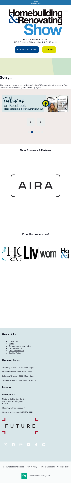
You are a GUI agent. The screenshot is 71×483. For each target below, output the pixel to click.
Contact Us (13, 341)
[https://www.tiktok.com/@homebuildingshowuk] (36, 444)
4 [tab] (39, 132)
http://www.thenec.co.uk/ (13, 408)
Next (41, 122)
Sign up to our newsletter (20, 346)
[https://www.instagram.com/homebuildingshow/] (20, 444)
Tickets (49, 49)
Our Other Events (16, 351)
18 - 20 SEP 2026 (35, 2)
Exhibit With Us (27, 49)
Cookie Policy (15, 353)
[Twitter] (5, 444)
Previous (31, 122)
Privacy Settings (8, 469)
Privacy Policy (32, 467)
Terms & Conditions (47, 467)
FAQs (11, 344)
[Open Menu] (66, 10)
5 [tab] (42, 132)
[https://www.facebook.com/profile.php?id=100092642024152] (13, 444)
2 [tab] (32, 132)
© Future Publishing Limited (13, 467)
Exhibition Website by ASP (40, 476)
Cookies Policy (62, 467)
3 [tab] (35, 132)
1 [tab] (29, 132)
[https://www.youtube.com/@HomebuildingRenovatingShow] (28, 444)
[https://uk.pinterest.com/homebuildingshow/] (43, 444)
